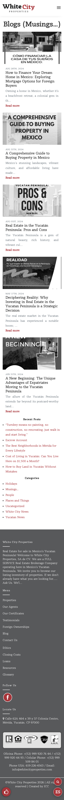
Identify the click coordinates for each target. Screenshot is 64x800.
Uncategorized (15, 506)
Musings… (12, 489)
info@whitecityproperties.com (32, 769)
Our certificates (13, 613)
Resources (9, 668)
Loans (6, 661)
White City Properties (21, 782)
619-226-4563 (35, 765)
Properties (9, 600)
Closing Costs (11, 654)
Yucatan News (15, 517)
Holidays (11, 484)
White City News (17, 512)
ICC (46, 786)
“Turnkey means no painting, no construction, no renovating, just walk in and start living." (33, 429)
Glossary (8, 674)
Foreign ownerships (16, 627)
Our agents (10, 607)
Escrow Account (16, 440)
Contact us (10, 640)
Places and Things (17, 500)
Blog (5, 633)
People (10, 495)
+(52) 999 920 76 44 (37, 754)
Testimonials (11, 620)
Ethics (7, 648)
